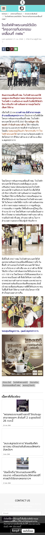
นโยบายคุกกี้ (17, 526)
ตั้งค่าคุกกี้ (15, 531)
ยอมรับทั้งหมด (28, 531)
